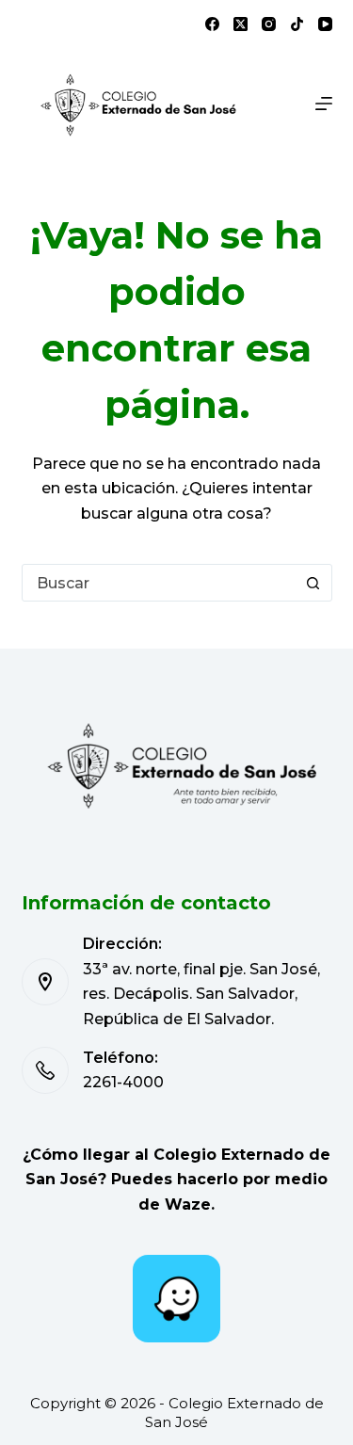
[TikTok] (297, 24)
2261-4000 (123, 1082)
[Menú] (323, 103)
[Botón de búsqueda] (313, 583)
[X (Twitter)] (240, 24)
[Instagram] (269, 24)
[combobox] (159, 583)
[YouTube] (325, 24)
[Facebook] (212, 24)
